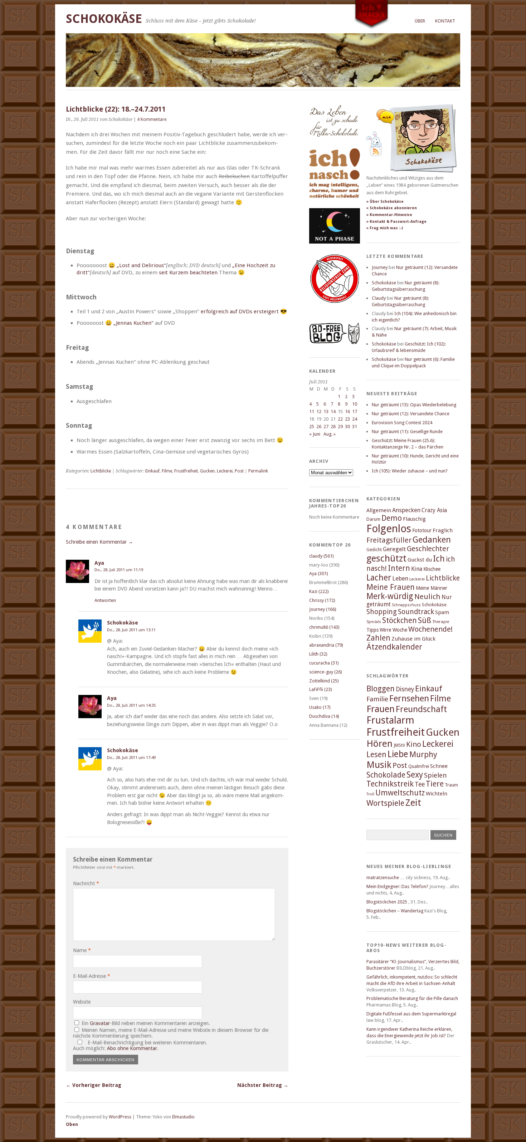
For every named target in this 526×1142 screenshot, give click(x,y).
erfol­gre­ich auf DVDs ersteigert (240, 311)
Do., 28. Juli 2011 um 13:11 (131, 629)
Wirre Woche (393, 630)
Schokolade (385, 774)
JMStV (399, 745)
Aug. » (329, 434)
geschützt (386, 558)
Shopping (381, 612)
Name (82, 950)
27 (325, 426)
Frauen (380, 709)
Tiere (435, 783)
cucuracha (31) (324, 663)
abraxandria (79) (326, 645)
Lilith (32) (318, 654)
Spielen (435, 775)
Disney (405, 689)
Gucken (207, 471)
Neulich (427, 596)
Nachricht (86, 883)
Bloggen (380, 688)
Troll (370, 794)
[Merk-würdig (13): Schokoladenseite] (334, 144)
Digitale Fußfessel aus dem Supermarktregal (411, 1013)
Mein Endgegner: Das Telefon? (397, 886)
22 (340, 419)
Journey (380, 267)
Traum (451, 785)
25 (311, 426)
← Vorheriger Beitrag (93, 1085)
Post (239, 471)
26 (318, 426)
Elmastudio (183, 1116)
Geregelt (394, 549)
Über (420, 21)
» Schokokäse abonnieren (391, 208)
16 (347, 411)
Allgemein (378, 510)
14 (333, 411)
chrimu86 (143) (324, 627)
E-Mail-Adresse (91, 976)
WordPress (120, 1116)
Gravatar (100, 1023)
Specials (373, 621)
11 (311, 411)
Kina (416, 568)
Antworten (105, 600)
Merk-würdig (389, 596)
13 (325, 411)
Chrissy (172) (322, 600)
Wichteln (436, 793)
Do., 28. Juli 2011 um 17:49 (131, 757)
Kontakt (445, 21)
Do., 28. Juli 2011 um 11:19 (118, 569)
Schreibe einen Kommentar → (99, 542)
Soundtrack (416, 612)
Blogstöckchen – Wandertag (394, 910)
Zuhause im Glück (413, 639)
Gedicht (374, 549)
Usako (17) (320, 707)
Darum (373, 519)
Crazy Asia (434, 510)
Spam (442, 612)
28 (333, 426)
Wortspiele (385, 803)
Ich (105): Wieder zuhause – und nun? (410, 471)
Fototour (422, 530)
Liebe (398, 754)
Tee (420, 784)
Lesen (376, 754)
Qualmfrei (418, 766)
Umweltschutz (400, 792)
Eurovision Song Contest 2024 (402, 422)
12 (318, 411)
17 (354, 411)
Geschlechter (428, 549)
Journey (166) (322, 609)
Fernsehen (409, 698)
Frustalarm (390, 720)
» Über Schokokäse (385, 201)
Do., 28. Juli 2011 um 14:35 (131, 705)
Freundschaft (421, 709)
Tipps (372, 630)
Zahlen (378, 637)
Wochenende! (430, 629)
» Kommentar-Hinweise (389, 214)
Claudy (379, 298)
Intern (399, 568)
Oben (72, 1124)
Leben (400, 578)
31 (354, 426)
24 (354, 419)
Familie (377, 699)
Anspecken (406, 510)
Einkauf (152, 471)
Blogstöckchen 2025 (386, 902)
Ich (439, 559)
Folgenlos (388, 529)
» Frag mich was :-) (384, 228)
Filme (167, 471)
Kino (413, 744)
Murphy (423, 754)
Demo (391, 518)
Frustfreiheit (186, 471)
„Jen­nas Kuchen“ (133, 323)
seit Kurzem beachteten (188, 272)
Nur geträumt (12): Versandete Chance (410, 413)
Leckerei (225, 471)
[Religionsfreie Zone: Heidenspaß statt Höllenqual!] (334, 309)
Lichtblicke (101, 471)
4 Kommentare (151, 119)
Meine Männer (431, 588)
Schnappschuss (406, 605)
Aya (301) (318, 573)
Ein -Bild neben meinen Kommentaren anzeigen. (146, 1023)
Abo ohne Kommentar (132, 1048)
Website (82, 1002)
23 (347, 419)
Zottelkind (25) (324, 680)
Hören (379, 743)
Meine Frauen (390, 587)
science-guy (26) (325, 672)
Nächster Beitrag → (262, 1085)
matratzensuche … (385, 877)
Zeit (413, 802)
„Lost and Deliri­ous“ (141, 265)
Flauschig (414, 519)
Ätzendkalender (394, 646)
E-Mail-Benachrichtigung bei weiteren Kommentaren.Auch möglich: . (140, 1045)
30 (347, 426)
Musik (378, 764)
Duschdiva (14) (324, 716)
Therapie (440, 621)
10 (354, 404)
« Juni (314, 434)
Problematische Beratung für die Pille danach (412, 998)
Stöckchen (399, 620)
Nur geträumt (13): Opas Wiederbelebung (414, 404)
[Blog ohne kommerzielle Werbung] (334, 342)
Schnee (439, 766)
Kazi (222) (319, 591)
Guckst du (420, 560)
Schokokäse (104, 19)
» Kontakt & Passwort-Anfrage (396, 221)
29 (340, 426)
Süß (424, 620)
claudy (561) (321, 556)
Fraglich (443, 530)
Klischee (431, 569)
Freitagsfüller (388, 540)
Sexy (414, 774)
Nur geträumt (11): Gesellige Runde (407, 431)
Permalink (258, 471)
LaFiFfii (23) (320, 689)
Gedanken (432, 540)
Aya (99, 563)
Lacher (378, 578)
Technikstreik (390, 783)
